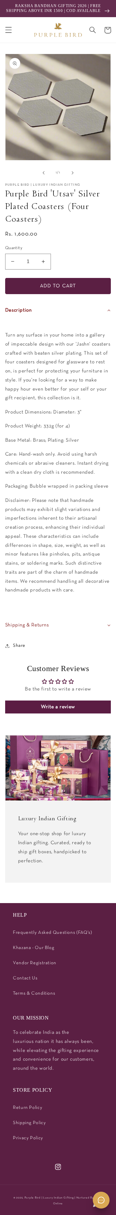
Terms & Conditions (34, 993)
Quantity (13, 248)
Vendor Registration (34, 963)
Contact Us (25, 978)
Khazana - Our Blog (33, 948)
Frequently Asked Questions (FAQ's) (52, 933)
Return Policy (27, 1108)
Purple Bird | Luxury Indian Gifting (49, 1198)
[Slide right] (72, 173)
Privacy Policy (28, 1138)
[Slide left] (43, 173)
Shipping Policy (29, 1123)
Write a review (58, 707)
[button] (8, 30)
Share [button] (19, 646)
